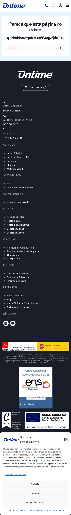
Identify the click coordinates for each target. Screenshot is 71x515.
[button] (66, 439)
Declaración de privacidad (39, 510)
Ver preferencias (35, 502)
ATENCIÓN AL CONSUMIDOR (18, 120)
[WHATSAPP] (4, 129)
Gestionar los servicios (15, 474)
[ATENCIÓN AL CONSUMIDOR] (4, 116)
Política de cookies (16, 510)
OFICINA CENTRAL (12, 106)
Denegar (35, 493)
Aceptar (35, 484)
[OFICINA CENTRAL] (4, 102)
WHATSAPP (9, 133)
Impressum (58, 510)
